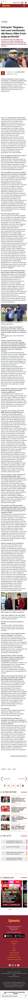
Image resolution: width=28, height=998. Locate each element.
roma (9, 769)
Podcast (14, 950)
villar (14, 769)
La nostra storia (14, 952)
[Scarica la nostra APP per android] (19, 935)
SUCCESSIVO (21, 778)
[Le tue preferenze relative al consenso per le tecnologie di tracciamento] (25, 995)
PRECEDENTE (7, 779)
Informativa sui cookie (14, 957)
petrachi (3, 769)
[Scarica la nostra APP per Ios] (8, 935)
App (14, 946)
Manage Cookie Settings (14, 959)
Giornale (14, 943)
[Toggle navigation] (24, 5)
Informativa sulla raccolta (9, 996)
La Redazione (14, 941)
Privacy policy (14, 955)
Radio (14, 948)
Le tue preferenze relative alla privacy (15, 992)
